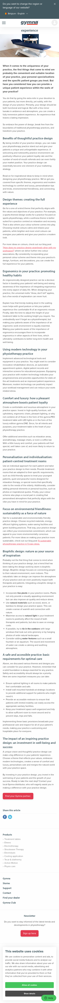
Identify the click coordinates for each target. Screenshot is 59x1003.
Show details (29, 993)
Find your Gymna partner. (18, 796)
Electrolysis (9, 852)
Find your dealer (11, 897)
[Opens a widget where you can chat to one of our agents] (48, 998)
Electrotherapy (11, 846)
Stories (6, 883)
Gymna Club (9, 902)
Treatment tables (12, 839)
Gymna (6, 878)
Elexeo (7, 842)
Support (7, 888)
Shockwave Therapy (14, 849)
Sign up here (29, 933)
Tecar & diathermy (13, 859)
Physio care (9, 866)
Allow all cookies (29, 985)
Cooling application (13, 856)
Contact (7, 892)
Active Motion (11, 863)
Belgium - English (16, 13)
